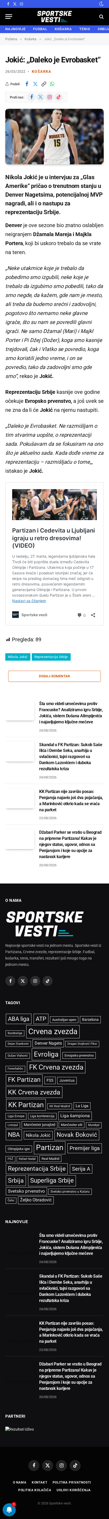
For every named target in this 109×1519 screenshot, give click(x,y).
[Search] (101, 16)
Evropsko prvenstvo (79, 1055)
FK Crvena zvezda (56, 1067)
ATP (41, 1019)
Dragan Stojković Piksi (82, 1043)
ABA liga (18, 1019)
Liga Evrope (16, 1116)
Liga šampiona (75, 1115)
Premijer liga (85, 1148)
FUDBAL (40, 29)
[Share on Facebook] (27, 84)
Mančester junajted (39, 1125)
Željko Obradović (36, 1200)
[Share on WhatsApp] (52, 84)
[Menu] (8, 16)
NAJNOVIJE (15, 29)
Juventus (67, 1080)
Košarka (41, 71)
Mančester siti (71, 1125)
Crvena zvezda (53, 1031)
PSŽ (10, 1159)
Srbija (16, 1180)
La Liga (82, 1105)
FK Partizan (24, 1079)
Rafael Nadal (27, 1159)
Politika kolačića (34, 1490)
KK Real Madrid (59, 1106)
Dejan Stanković (18, 1043)
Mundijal (93, 1125)
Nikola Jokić (18, 657)
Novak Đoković (77, 1134)
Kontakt (39, 1482)
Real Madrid (50, 1159)
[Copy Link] (44, 84)
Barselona (90, 1019)
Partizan (49, 1147)
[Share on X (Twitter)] (35, 84)
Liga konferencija (42, 1116)
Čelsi (11, 1200)
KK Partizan (26, 1105)
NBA (14, 1134)
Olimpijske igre (19, 1149)
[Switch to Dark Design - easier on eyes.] (101, 4)
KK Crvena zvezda (34, 1092)
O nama (19, 1482)
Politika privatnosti (72, 1482)
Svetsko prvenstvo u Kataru (70, 1191)
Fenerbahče (15, 1068)
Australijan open (64, 1020)
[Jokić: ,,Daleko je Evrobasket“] (54, 136)
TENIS (84, 29)
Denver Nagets (48, 1043)
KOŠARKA (63, 29)
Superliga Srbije (52, 1180)
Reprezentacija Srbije (51, 657)
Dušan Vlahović (18, 1055)
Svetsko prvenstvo (26, 1191)
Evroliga (46, 1054)
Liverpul (13, 1125)
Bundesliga (15, 1033)
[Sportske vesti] (54, 16)
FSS (50, 1080)
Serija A (81, 1169)
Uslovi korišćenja (74, 1490)
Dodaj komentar (54, 676)
